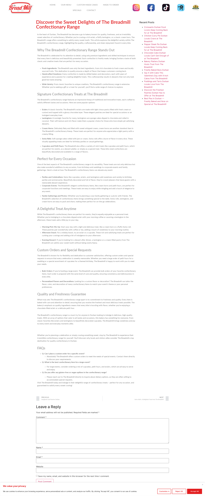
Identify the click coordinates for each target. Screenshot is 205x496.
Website (39, 466)
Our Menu (66, 5)
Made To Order (111, 5)
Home (53, 5)
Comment (41, 417)
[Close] (202, 484)
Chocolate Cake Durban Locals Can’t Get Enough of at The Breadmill (156, 56)
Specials (77, 10)
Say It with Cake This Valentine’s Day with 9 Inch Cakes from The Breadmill (156, 76)
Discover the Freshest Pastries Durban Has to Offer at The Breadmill (154, 93)
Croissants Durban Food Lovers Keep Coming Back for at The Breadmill (156, 30)
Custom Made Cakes (87, 5)
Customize (163, 491)
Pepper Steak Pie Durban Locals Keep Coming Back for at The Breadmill (156, 47)
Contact (91, 10)
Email (39, 457)
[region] (102, 489)
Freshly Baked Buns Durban (156, 70)
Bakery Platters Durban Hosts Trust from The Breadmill (154, 64)
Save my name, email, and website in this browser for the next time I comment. (73, 476)
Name (39, 447)
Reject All (179, 491)
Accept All (195, 491)
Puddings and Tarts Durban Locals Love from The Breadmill (156, 84)
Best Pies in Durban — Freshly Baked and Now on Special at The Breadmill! (156, 101)
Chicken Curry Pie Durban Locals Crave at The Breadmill (155, 38)
